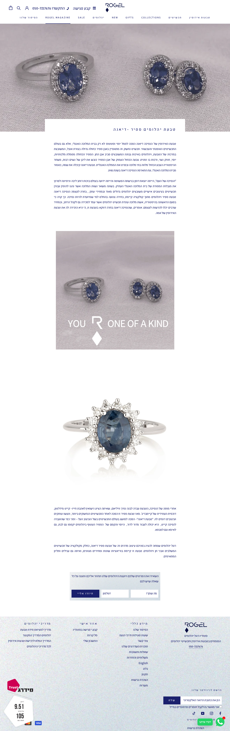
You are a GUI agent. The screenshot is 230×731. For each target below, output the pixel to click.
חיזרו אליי (85, 593)
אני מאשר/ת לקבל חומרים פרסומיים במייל (195, 707)
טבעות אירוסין (199, 17)
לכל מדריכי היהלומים (39, 646)
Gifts (130, 17)
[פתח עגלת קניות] (10, 8)
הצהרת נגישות (139, 680)
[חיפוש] (19, 8)
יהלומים (98, 17)
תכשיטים (175, 17)
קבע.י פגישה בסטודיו (85, 630)
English (143, 663)
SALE (81, 17)
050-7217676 (41, 8)
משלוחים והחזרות (137, 658)
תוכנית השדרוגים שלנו (135, 646)
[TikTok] (194, 713)
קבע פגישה (82, 8)
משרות (144, 685)
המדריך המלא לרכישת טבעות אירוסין (29, 641)
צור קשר (143, 641)
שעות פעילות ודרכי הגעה (133, 635)
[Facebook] (220, 713)
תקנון (145, 674)
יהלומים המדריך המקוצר (37, 635)
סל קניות (92, 635)
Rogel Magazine (57, 17)
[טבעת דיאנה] (115, 290)
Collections (151, 17)
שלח (172, 700)
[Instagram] (211, 713)
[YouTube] (202, 713)
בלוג (145, 669)
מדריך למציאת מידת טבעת (35, 630)
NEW (115, 17)
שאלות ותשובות (138, 652)
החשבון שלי (90, 641)
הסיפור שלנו (29, 17)
